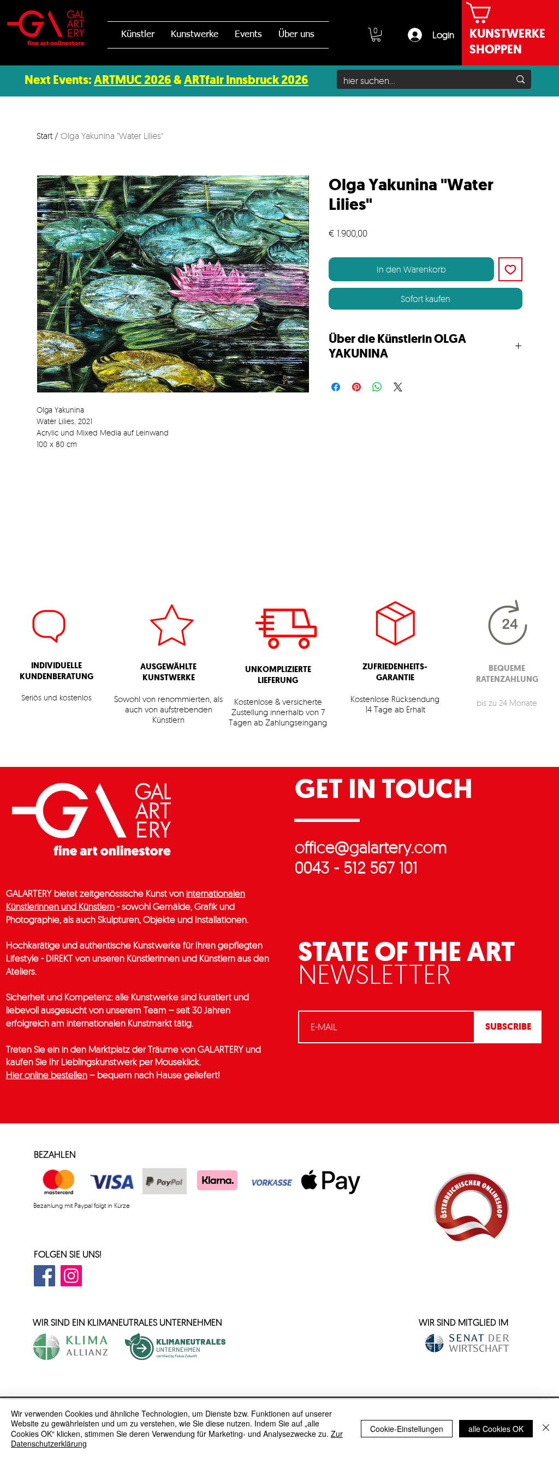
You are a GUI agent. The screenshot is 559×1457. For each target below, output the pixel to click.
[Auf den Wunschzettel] (510, 269)
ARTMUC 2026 (132, 80)
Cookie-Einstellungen (406, 1428)
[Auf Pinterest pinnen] (356, 387)
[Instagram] (71, 1275)
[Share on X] (398, 387)
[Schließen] (545, 1428)
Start (44, 135)
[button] (376, 34)
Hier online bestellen (46, 1074)
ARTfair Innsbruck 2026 (246, 80)
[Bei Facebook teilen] (335, 387)
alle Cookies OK (496, 1428)
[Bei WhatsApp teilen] (377, 387)
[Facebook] (44, 1275)
